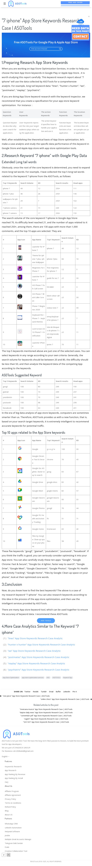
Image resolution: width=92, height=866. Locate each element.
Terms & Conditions (13, 803)
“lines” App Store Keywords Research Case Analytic (35, 638)
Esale (7, 847)
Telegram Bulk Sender (14, 843)
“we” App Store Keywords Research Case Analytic (34, 650)
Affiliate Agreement (13, 795)
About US (8, 814)
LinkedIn (66, 691)
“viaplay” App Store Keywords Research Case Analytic (37, 663)
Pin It (74, 691)
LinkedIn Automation (13, 827)
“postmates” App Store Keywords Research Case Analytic (39, 657)
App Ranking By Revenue (15, 774)
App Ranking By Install (14, 778)
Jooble (7, 835)
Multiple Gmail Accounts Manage (18, 839)
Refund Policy (10, 807)
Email (51, 691)
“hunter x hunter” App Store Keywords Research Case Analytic (42, 644)
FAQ (6, 782)
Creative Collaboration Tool (16, 851)
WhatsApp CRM (11, 823)
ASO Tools (46, 621)
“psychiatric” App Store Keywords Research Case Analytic (39, 669)
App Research (10, 770)
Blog (6, 810)
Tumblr (44, 691)
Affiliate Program (12, 791)
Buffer (58, 691)
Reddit (35, 691)
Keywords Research (13, 766)
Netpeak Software (12, 831)
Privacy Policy (10, 799)
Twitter (27, 691)
